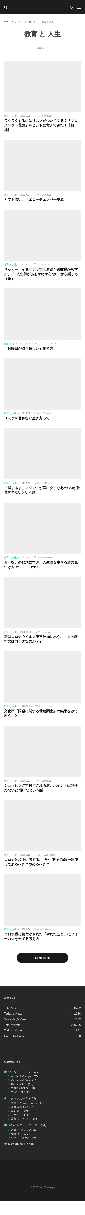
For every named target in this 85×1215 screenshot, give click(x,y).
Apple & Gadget (21, 1076)
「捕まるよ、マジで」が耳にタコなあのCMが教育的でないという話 (42, 490)
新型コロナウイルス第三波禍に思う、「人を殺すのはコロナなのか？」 (41, 639)
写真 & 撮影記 (19, 1106)
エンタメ (16, 1110)
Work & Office (20, 1088)
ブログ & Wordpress (24, 1103)
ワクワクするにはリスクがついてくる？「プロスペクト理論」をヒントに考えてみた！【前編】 (41, 125)
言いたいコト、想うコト (24, 1125)
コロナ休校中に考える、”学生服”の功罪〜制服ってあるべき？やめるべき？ (41, 862)
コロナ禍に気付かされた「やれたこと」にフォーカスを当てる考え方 (41, 936)
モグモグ (16, 1114)
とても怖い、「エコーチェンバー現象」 (35, 199)
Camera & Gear (21, 1080)
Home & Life (19, 1084)
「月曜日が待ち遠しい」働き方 (28, 348)
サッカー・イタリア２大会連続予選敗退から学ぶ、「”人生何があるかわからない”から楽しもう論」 (41, 274)
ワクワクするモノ (19, 1071)
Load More (42, 958)
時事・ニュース (20, 1137)
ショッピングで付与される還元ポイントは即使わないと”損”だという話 (41, 787)
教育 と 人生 (18, 1133)
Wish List (17, 1092)
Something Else (19, 1143)
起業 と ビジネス (21, 1129)
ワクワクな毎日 (18, 1098)
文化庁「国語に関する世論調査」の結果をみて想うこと (41, 713)
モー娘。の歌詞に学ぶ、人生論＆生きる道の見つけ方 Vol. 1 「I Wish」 (41, 564)
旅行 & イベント (21, 1118)
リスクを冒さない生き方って (27, 418)
